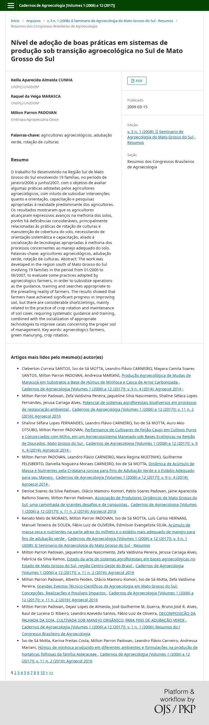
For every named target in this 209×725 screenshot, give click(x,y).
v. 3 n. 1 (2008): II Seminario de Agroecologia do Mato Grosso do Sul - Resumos (110, 20)
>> (51, 672)
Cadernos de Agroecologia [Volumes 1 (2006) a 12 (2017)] (67, 5)
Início (15, 20)
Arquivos (33, 20)
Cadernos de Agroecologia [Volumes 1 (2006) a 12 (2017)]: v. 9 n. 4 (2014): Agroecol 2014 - (103, 388)
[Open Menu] (10, 5)
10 (42, 672)
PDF (139, 80)
